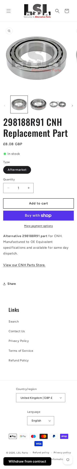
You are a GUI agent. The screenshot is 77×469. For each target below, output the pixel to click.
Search (14, 321)
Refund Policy (19, 360)
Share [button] (11, 284)
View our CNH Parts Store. (24, 265)
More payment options (38, 225)
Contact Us (17, 331)
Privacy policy (62, 452)
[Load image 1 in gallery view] (19, 104)
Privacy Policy (19, 341)
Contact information (52, 459)
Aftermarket (17, 170)
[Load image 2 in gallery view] (38, 104)
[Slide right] (72, 105)
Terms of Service (21, 351)
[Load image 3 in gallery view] (57, 104)
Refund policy (41, 452)
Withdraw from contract (27, 461)
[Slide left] (4, 105)
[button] (8, 11)
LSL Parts (22, 452)
